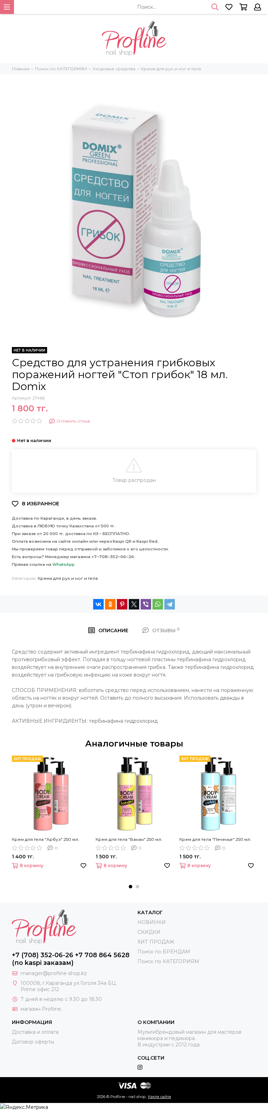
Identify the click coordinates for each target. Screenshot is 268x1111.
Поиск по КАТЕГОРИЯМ (168, 961)
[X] (134, 604)
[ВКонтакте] (98, 604)
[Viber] (146, 604)
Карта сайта (159, 1096)
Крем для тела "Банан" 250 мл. (129, 839)
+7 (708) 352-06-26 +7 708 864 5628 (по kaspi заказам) (70, 959)
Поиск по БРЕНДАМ (163, 951)
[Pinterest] (122, 604)
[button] (130, 886)
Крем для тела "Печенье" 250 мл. (215, 839)
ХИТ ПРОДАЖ (155, 942)
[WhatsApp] (157, 604)
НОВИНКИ (151, 922)
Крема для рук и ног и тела (68, 578)
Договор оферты (33, 1042)
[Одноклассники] (110, 604)
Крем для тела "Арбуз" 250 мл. (45, 839)
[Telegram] (169, 604)
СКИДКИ (149, 932)
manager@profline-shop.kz (54, 973)
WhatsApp (63, 564)
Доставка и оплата (35, 1032)
